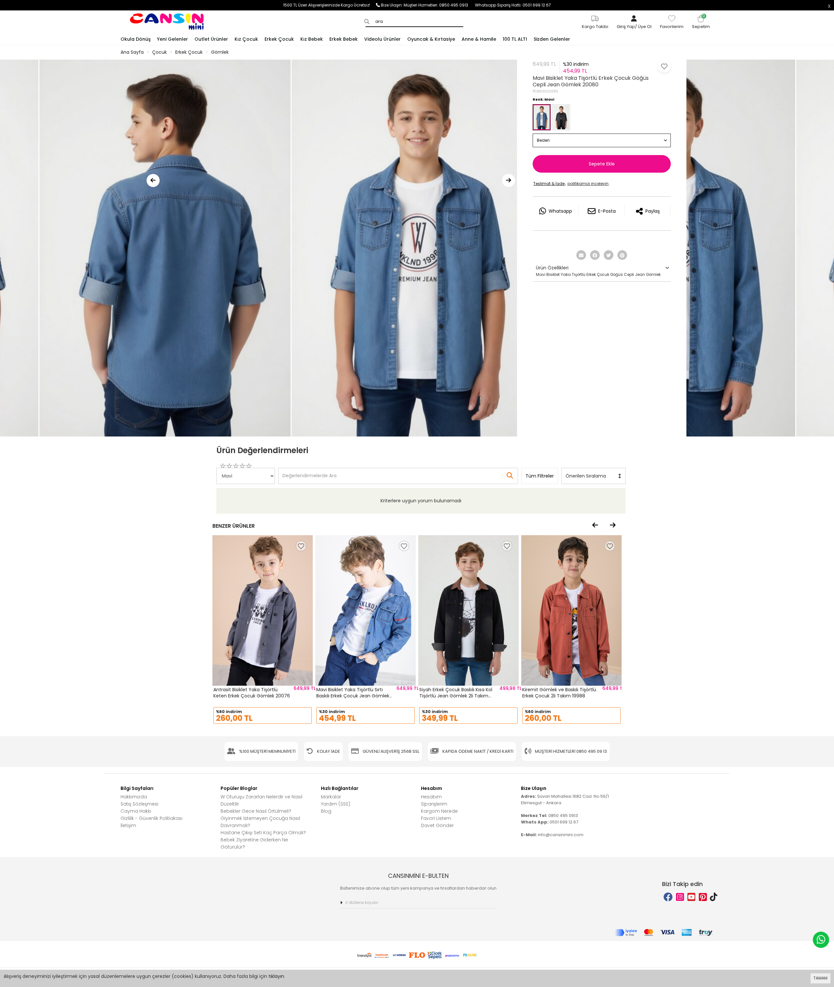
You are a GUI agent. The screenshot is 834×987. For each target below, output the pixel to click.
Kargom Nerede (439, 811)
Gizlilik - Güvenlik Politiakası (151, 818)
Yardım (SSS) (335, 804)
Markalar (331, 797)
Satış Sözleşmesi (139, 804)
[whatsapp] (821, 940)
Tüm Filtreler (539, 476)
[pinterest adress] (703, 897)
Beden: (544, 140)
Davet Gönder (437, 825)
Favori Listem (436, 818)
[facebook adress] (668, 897)
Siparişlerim (434, 804)
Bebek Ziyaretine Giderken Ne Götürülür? (254, 843)
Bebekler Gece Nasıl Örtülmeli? (256, 811)
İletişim (128, 825)
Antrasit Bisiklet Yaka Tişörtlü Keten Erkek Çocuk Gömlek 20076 (251, 692)
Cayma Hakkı (136, 811)
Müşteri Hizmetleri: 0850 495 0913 (439, 5)
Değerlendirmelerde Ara (309, 472)
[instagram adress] (680, 897)
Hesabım (431, 797)
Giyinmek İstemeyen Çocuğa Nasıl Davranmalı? (260, 822)
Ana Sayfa (132, 52)
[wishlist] (301, 546)
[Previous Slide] (153, 180)
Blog (326, 811)
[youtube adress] (691, 897)
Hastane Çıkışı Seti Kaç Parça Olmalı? (263, 832)
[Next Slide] (508, 180)
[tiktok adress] (713, 897)
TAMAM (820, 978)
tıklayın (276, 976)
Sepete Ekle (602, 164)
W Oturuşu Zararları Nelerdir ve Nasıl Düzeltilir (261, 800)
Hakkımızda (134, 797)
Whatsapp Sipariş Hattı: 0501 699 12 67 (513, 5)
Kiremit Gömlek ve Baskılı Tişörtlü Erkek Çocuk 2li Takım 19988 (559, 692)
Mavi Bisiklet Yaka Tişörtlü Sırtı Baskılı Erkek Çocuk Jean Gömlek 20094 (352, 696)
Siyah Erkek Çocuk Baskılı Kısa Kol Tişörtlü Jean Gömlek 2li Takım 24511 (455, 696)
